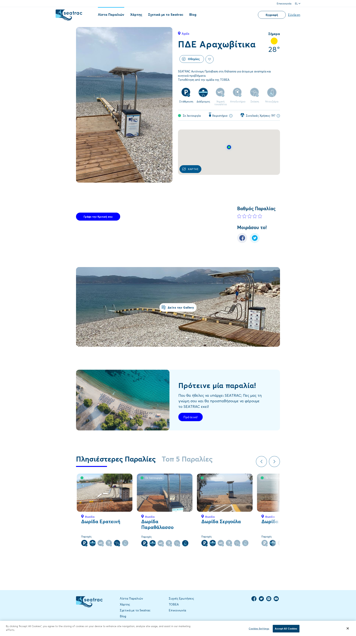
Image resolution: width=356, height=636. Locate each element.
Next (274, 461)
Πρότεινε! (190, 417)
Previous (261, 461)
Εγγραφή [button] (272, 14)
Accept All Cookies (286, 628)
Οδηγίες (194, 59)
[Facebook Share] (242, 242)
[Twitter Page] (261, 600)
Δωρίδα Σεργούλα (221, 521)
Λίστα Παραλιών (111, 14)
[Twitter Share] (255, 242)
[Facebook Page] (254, 600)
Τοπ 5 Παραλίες (187, 458)
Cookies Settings (259, 628)
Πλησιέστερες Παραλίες (116, 458)
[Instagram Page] (268, 600)
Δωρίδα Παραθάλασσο (157, 524)
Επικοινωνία (284, 3)
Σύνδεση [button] (294, 14)
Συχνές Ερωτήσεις (181, 598)
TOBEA (174, 604)
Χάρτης (136, 14)
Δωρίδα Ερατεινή (100, 521)
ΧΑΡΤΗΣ (193, 169)
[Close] (348, 628)
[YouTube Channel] (276, 600)
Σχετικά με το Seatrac (165, 14)
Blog (192, 14)
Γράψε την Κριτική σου (98, 216)
